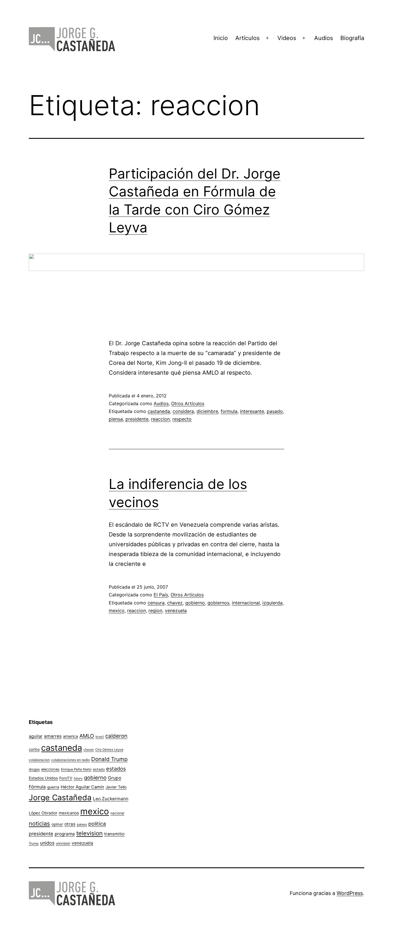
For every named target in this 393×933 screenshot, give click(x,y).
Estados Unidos (43, 777)
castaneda (159, 411)
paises (82, 824)
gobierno (195, 603)
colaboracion (39, 760)
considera (183, 411)
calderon (116, 736)
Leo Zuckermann (110, 798)
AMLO (86, 736)
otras (69, 824)
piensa (116, 419)
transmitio (114, 834)
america (70, 736)
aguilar (36, 736)
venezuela (176, 610)
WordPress (350, 893)
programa (65, 834)
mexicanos (69, 813)
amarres (53, 736)
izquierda (272, 603)
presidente (136, 419)
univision (63, 843)
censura (156, 603)
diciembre (207, 411)
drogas (34, 769)
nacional (117, 813)
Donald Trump (109, 759)
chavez (175, 603)
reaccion (160, 419)
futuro (78, 778)
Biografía (352, 38)
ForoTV (65, 778)
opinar (57, 824)
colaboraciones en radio (70, 760)
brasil (100, 737)
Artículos (247, 38)
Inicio (220, 38)
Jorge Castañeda (60, 797)
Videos (286, 38)
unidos (47, 843)
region (155, 610)
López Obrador (43, 813)
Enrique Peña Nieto (76, 769)
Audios (323, 38)
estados (116, 768)
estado (99, 769)
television (89, 833)
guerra (53, 787)
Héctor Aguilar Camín (82, 787)
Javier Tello (116, 787)
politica (97, 824)
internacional (246, 603)
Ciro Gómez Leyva (109, 750)
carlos (34, 749)
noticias (39, 823)
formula (229, 411)
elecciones (50, 769)
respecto (182, 419)
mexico (117, 610)
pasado (275, 411)
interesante (252, 411)
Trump (34, 843)
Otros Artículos (187, 403)
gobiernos (218, 603)
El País (161, 595)
